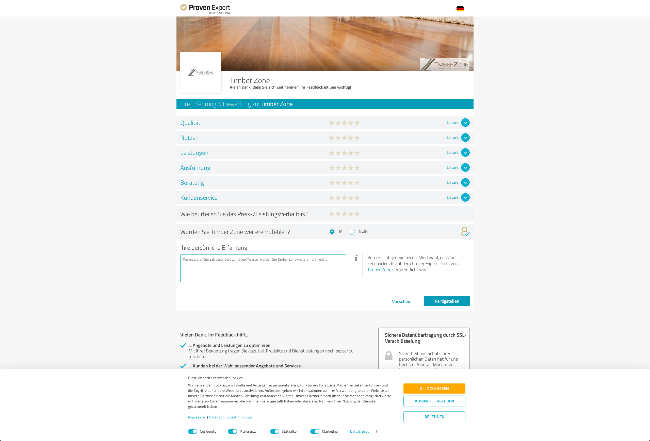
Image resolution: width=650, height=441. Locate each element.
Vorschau (401, 301)
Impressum (197, 417)
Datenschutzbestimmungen (231, 417)
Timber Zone (379, 269)
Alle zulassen (434, 389)
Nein (363, 231)
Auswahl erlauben (434, 401)
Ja (341, 231)
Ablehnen (435, 417)
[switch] (232, 431)
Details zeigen (360, 431)
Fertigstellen (447, 301)
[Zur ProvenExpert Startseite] (205, 13)
